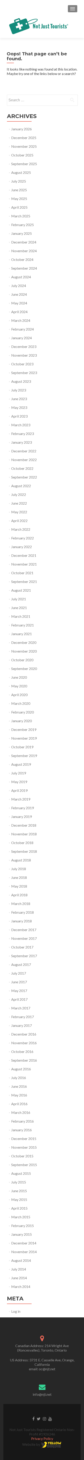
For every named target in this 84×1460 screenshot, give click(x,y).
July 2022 (18, 494)
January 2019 (21, 816)
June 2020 (19, 677)
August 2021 (21, 590)
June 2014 (19, 1278)
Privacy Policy (42, 1438)
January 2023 (21, 442)
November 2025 (24, 146)
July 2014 (18, 1269)
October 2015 (22, 1156)
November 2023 (24, 355)
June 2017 (19, 982)
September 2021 (24, 581)
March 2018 (20, 903)
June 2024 (19, 294)
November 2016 (24, 1043)
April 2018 (19, 895)
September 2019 (24, 755)
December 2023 (23, 346)
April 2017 (19, 999)
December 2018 (23, 825)
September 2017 (24, 956)
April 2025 (19, 207)
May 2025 (19, 198)
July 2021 (18, 599)
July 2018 (18, 869)
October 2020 (22, 660)
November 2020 (24, 651)
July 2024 (18, 285)
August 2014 (21, 1260)
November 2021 (24, 564)
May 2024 (19, 303)
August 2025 (21, 172)
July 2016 (18, 1077)
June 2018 (19, 877)
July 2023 (18, 390)
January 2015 (21, 1234)
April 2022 (19, 520)
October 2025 (22, 155)
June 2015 (19, 1191)
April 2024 (19, 312)
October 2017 (22, 947)
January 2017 (21, 1025)
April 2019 (19, 790)
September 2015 (24, 1165)
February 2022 (22, 538)
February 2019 (22, 808)
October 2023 (22, 364)
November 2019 (24, 738)
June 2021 (19, 607)
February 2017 (22, 1017)
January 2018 (21, 921)
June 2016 (19, 1086)
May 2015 (19, 1199)
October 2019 (22, 747)
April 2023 (19, 416)
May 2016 (19, 1095)
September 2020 (24, 668)
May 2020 (19, 686)
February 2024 (22, 329)
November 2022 (24, 460)
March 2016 (20, 1112)
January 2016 (21, 1130)
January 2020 (21, 721)
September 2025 (24, 164)
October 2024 (22, 259)
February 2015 (22, 1225)
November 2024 (24, 251)
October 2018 (22, 842)
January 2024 (21, 338)
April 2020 (19, 695)
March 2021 (20, 616)
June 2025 (19, 190)
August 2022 (21, 486)
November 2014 (24, 1252)
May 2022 (19, 512)
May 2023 (19, 407)
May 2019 (19, 782)
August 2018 (21, 860)
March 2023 (20, 425)
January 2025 (21, 233)
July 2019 (18, 773)
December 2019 (23, 729)
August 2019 (21, 764)
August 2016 (21, 1069)
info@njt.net (42, 1394)
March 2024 (20, 320)
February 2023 (22, 433)
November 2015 (24, 1147)
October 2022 (22, 468)
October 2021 (22, 573)
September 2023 (24, 372)
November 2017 (24, 938)
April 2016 (19, 1104)
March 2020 (20, 703)
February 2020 (22, 712)
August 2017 (21, 964)
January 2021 (21, 634)
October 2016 (22, 1051)
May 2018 (19, 886)
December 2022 (23, 451)
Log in (15, 1311)
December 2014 (23, 1243)
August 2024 (21, 277)
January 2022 (21, 547)
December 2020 (23, 642)
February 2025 (22, 225)
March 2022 (20, 529)
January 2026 (21, 129)
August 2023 (21, 381)
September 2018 (24, 851)
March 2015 (20, 1217)
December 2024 (23, 242)
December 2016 (23, 1034)
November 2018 (24, 834)
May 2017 (19, 990)
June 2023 (19, 399)
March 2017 (20, 1008)
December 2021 (23, 555)
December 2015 (23, 1138)
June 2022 (19, 503)
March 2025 (20, 216)
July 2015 (18, 1182)
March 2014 (20, 1286)
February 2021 (22, 625)
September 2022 (24, 477)
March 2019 (20, 799)
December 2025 (23, 137)
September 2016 (24, 1060)
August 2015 (21, 1173)
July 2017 (18, 973)
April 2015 (19, 1208)
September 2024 (24, 268)
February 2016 (22, 1121)
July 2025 (18, 181)
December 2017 (23, 930)
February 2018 (22, 912)
